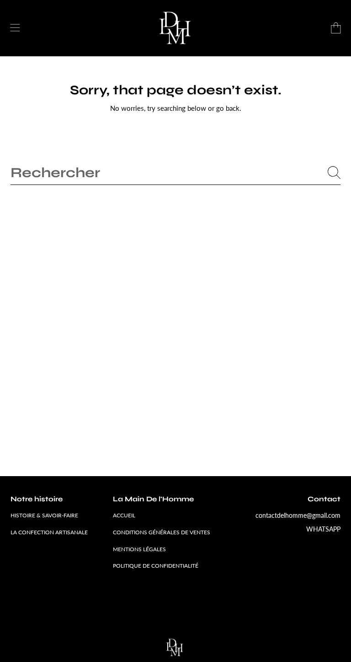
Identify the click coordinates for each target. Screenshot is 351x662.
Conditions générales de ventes (161, 532)
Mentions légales (139, 549)
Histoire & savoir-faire (44, 515)
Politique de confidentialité (155, 565)
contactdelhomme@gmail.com (297, 515)
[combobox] (175, 172)
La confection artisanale (49, 532)
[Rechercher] (334, 173)
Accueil (124, 515)
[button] (15, 28)
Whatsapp (323, 529)
